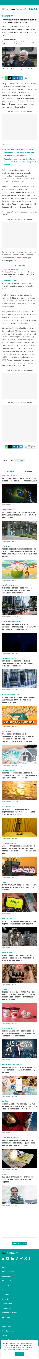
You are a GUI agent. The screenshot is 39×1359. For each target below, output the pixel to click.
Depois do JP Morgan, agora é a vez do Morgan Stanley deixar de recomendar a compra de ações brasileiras (18, 274)
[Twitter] (25, 1258)
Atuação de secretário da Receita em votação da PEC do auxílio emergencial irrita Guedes (20, 162)
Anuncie (5, 1322)
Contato (5, 1335)
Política (4, 1290)
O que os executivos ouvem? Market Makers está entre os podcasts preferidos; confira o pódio (18, 285)
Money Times (6, 1326)
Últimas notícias (8, 1272)
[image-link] (19, 493)
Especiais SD (6, 1308)
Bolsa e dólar (6, 1276)
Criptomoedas (7, 1281)
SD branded (6, 1317)
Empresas (5, 1285)
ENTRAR (33, 9)
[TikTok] (17, 1258)
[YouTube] (7, 1258)
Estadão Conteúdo (9, 40)
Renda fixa (5, 1299)
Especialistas (7, 1304)
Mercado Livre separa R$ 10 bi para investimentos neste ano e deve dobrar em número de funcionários (20, 152)
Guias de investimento (10, 1313)
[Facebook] (29, 1258)
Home (4, 1267)
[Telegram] (21, 1258)
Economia (19, 460)
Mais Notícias (19, 1244)
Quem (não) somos (8, 1331)
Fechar (19, 1354)
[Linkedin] (12, 1258)
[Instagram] (3, 1258)
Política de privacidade (10, 1340)
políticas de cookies (23, 1349)
